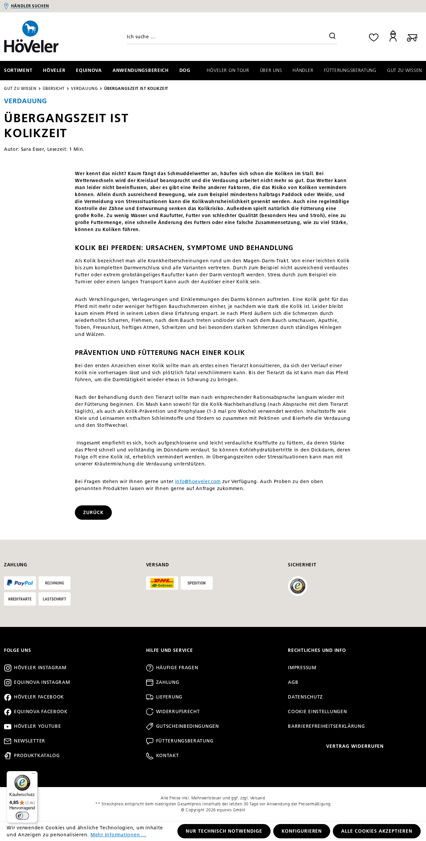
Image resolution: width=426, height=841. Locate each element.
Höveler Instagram (40, 668)
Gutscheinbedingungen (187, 726)
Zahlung (167, 682)
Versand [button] (157, 565)
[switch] (22, 816)
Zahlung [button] (15, 565)
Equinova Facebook (41, 711)
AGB (293, 682)
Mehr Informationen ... (118, 835)
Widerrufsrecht (178, 711)
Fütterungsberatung (185, 741)
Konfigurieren (302, 831)
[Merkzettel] (373, 36)
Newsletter (29, 741)
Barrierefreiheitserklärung (326, 726)
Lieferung (169, 697)
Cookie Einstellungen (317, 711)
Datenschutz (305, 697)
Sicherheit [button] (302, 565)
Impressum (302, 668)
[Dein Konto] (393, 36)
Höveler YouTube (37, 726)
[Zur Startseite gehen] (53, 36)
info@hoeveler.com (198, 481)
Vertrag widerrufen (355, 746)
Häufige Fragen (177, 668)
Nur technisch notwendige (224, 831)
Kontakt (167, 755)
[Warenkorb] (412, 36)
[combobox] (231, 36)
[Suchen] (332, 36)
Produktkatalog (37, 755)
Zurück (93, 512)
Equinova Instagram (42, 682)
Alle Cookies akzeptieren (376, 831)
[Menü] (34, 775)
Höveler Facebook (39, 697)
